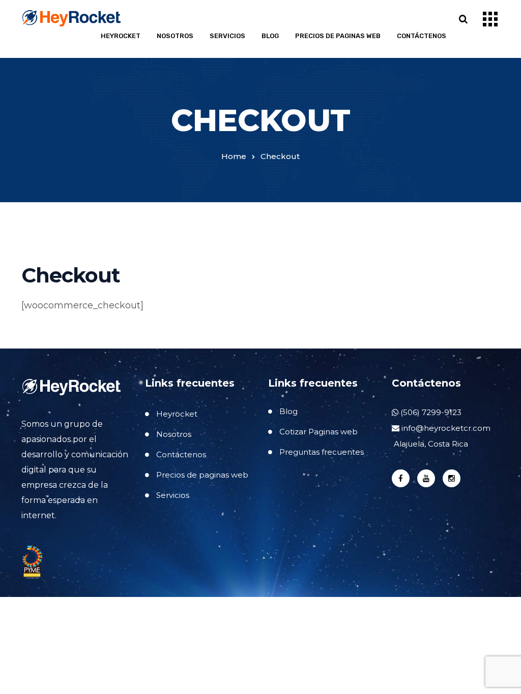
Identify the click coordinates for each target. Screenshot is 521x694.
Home (233, 156)
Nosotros (175, 36)
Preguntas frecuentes (321, 452)
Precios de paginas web (338, 36)
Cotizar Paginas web (318, 431)
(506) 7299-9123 (429, 412)
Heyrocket (120, 36)
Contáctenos (421, 36)
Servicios (227, 36)
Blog (270, 36)
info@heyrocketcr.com (445, 428)
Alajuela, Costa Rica (430, 444)
